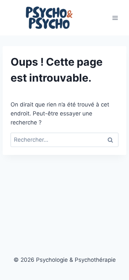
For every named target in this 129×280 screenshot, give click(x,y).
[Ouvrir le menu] (115, 18)
